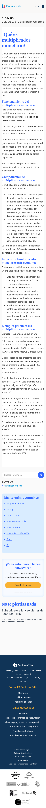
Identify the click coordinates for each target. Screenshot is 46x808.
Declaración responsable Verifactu (23, 764)
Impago (10, 509)
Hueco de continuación (17, 533)
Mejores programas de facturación (23, 718)
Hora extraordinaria (16, 521)
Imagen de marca (15, 503)
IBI (7, 545)
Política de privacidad (23, 753)
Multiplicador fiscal (13, 485)
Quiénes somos (23, 697)
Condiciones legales (23, 750)
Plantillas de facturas (23, 731)
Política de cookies (23, 757)
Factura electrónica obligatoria (23, 726)
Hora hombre (13, 527)
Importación (12, 515)
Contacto (23, 693)
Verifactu (23, 713)
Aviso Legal (23, 760)
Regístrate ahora (23, 585)
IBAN (9, 539)
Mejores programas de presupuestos (23, 722)
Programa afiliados (23, 702)
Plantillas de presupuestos (23, 735)
